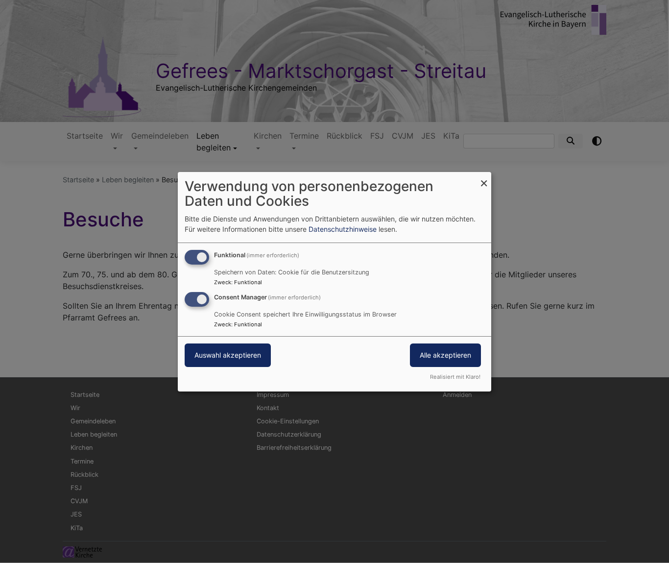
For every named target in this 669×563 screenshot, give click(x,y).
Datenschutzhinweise (343, 229)
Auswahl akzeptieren (227, 355)
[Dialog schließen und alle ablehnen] (484, 177)
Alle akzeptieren (445, 355)
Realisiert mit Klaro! (455, 376)
